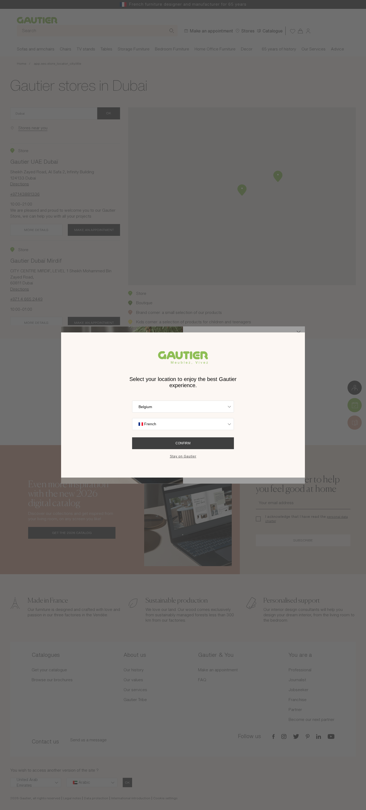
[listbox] (183, 407)
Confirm (183, 443)
